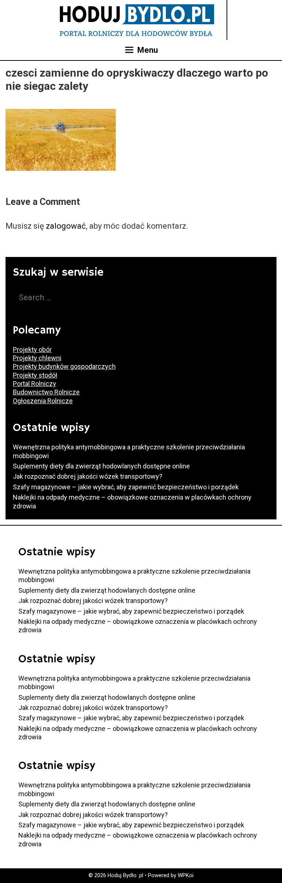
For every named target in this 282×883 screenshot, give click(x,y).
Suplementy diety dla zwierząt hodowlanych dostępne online (101, 466)
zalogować (66, 226)
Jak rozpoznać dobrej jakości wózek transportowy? (87, 476)
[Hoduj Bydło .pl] (137, 19)
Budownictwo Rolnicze (46, 392)
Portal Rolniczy (34, 383)
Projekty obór (32, 349)
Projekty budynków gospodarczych (64, 366)
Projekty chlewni (37, 358)
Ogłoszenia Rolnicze (43, 401)
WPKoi (186, 875)
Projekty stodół (35, 375)
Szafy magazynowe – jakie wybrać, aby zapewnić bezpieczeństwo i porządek (126, 487)
